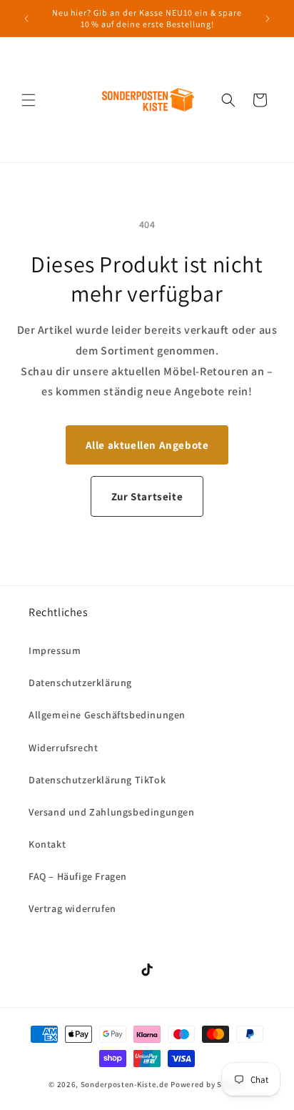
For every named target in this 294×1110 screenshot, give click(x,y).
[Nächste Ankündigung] (267, 18)
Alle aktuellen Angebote (147, 445)
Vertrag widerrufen (72, 908)
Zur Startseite (147, 496)
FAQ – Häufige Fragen (78, 876)
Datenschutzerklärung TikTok (97, 779)
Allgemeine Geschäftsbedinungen (107, 714)
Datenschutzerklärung (80, 682)
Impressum (55, 650)
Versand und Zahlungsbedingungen (112, 812)
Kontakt (47, 844)
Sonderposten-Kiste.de (125, 1084)
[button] (28, 100)
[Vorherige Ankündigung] (26, 18)
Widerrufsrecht (63, 747)
